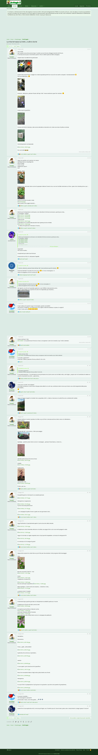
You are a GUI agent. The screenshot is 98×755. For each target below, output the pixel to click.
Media (26, 6)
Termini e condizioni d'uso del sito (68, 750)
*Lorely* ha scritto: (22, 234)
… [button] (12, 46)
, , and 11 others (28, 517)
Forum (14, 6)
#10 (90, 365)
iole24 (11, 239)
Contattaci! (57, 750)
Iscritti (41, 6)
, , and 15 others (28, 154)
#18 (90, 633)
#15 (90, 521)
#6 (90, 278)
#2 (90, 158)
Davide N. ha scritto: (22, 281)
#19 (90, 693)
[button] (23, 6)
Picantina (11, 390)
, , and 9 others (28, 488)
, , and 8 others (28, 690)
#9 (90, 349)
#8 (90, 336)
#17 (90, 599)
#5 (90, 262)
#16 (90, 550)
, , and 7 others (26, 299)
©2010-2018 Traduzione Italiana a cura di (49, 753)
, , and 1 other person (29, 378)
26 (14, 46)
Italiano (9, 750)
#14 (90, 492)
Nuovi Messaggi (10, 8)
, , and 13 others (27, 228)
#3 (90, 209)
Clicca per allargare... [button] (54, 246)
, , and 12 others (28, 205)
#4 (90, 231)
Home (9, 6)
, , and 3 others (27, 392)
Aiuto (84, 750)
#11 (90, 382)
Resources (33, 6)
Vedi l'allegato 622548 (23, 239)
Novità (20, 6)
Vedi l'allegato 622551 (23, 241)
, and (27, 275)
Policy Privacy (79, 750)
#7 (90, 303)
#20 (90, 706)
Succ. (18, 46)
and (23, 259)
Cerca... (16, 8)
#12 (90, 395)
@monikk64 (20, 340)
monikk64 (11, 311)
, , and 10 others (28, 413)
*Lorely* (9, 44)
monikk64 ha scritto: (22, 368)
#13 (90, 416)
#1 (90, 49)
